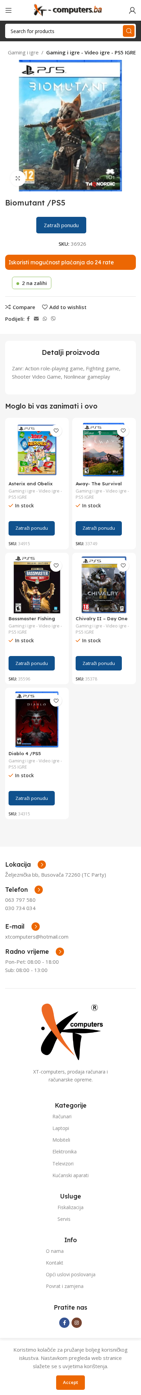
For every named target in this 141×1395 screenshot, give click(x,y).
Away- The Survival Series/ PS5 (99, 486)
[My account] (132, 10)
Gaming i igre (23, 52)
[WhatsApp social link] (45, 319)
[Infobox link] (24, 890)
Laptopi (60, 1128)
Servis (63, 1219)
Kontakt (54, 1262)
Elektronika (64, 1151)
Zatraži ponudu (61, 225)
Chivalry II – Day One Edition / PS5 (102, 621)
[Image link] (70, 1031)
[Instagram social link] (77, 1323)
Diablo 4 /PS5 (25, 753)
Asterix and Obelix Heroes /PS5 (31, 486)
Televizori (63, 1163)
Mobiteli (61, 1140)
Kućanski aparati (70, 1175)
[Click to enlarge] (18, 178)
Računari (62, 1116)
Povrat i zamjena (65, 1286)
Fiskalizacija (70, 1207)
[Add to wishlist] (56, 431)
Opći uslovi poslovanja (70, 1274)
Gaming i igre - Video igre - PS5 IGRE (91, 52)
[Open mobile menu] (8, 10)
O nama (55, 1251)
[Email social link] (36, 319)
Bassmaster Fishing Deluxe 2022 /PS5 (32, 621)
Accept (70, 1382)
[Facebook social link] (28, 319)
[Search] (128, 31)
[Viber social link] (53, 319)
